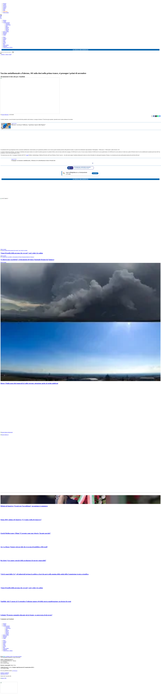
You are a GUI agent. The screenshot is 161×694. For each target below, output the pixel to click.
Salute (4, 41)
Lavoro (4, 42)
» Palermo (3, 54)
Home (4, 37)
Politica (4, 8)
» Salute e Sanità (8, 54)
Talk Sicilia (5, 11)
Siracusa (4, 5)
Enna (7, 25)
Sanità (27, 155)
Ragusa (7, 28)
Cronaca (4, 6)
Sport (4, 9)
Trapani (7, 30)
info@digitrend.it (14, 670)
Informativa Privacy (4, 673)
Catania (4, 4)
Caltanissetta (8, 24)
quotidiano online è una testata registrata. (11, 656)
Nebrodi (4, 33)
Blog (4, 43)
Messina (7, 27)
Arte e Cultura (6, 45)
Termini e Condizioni (5, 672)
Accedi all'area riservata (80, 49)
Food (4, 10)
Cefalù (4, 35)
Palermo (4, 3)
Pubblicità (5, 46)
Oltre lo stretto (6, 12)
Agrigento (8, 23)
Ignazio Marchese (5, 114)
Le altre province (6, 22)
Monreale (5, 32)
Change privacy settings (8, 47)
